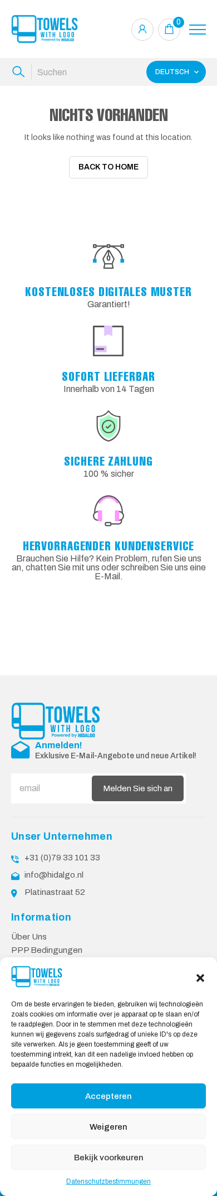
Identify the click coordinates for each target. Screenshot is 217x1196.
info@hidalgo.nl (53, 874)
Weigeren (108, 1126)
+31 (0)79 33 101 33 (62, 857)
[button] (200, 976)
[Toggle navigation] (197, 30)
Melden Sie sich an (137, 788)
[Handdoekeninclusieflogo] (44, 29)
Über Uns (29, 936)
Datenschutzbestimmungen (108, 1181)
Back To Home (108, 167)
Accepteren (108, 1096)
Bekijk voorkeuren (109, 1157)
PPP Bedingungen (46, 950)
